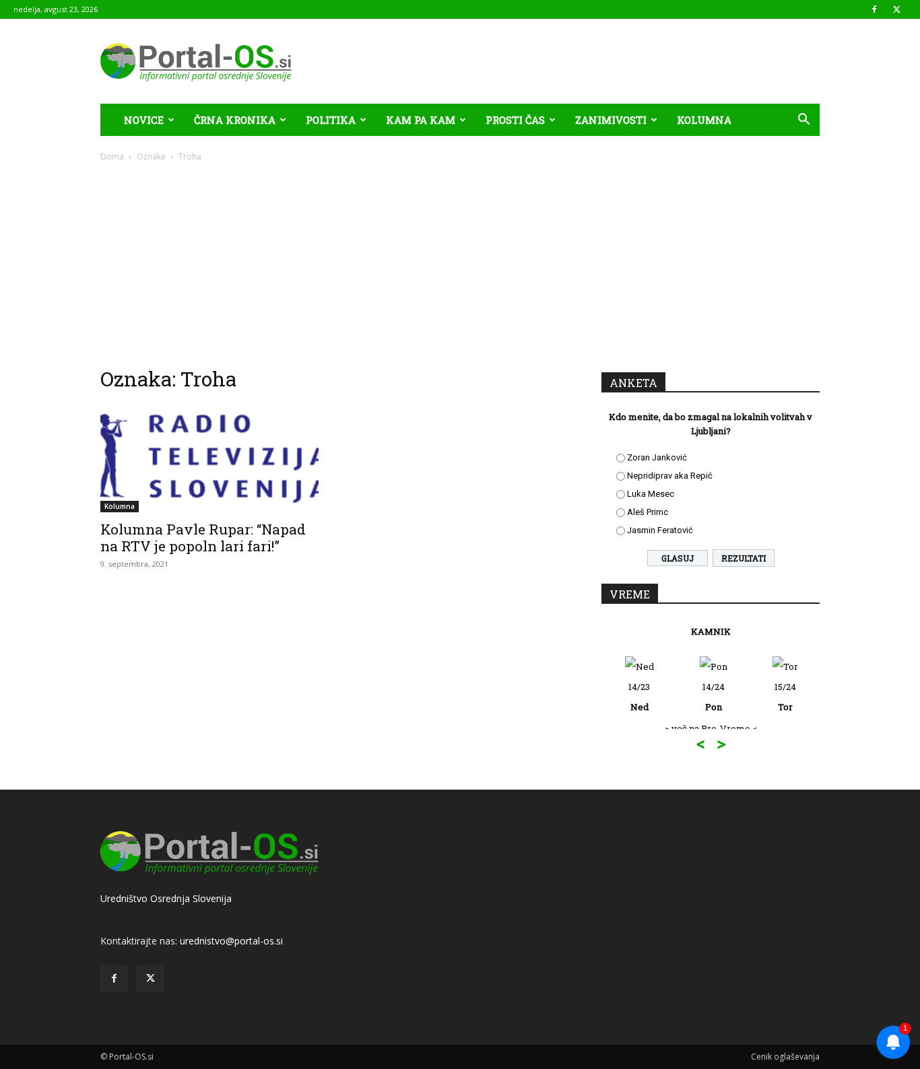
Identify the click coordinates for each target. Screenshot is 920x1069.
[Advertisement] (460, 264)
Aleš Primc (647, 512)
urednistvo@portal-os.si (231, 940)
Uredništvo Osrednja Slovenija (166, 898)
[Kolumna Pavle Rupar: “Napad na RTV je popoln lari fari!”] (209, 458)
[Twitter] (896, 9)
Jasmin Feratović (660, 530)
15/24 (785, 697)
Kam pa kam (420, 120)
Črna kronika (234, 120)
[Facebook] (874, 9)
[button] (803, 120)
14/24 (713, 697)
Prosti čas (515, 120)
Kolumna (704, 120)
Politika (331, 120)
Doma (112, 156)
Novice (144, 120)
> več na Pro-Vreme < (711, 728)
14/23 (639, 697)
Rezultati (743, 558)
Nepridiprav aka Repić (670, 476)
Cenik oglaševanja (785, 1056)
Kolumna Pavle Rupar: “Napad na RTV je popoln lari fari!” (203, 537)
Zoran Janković (657, 457)
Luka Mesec (650, 494)
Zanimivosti (611, 120)
